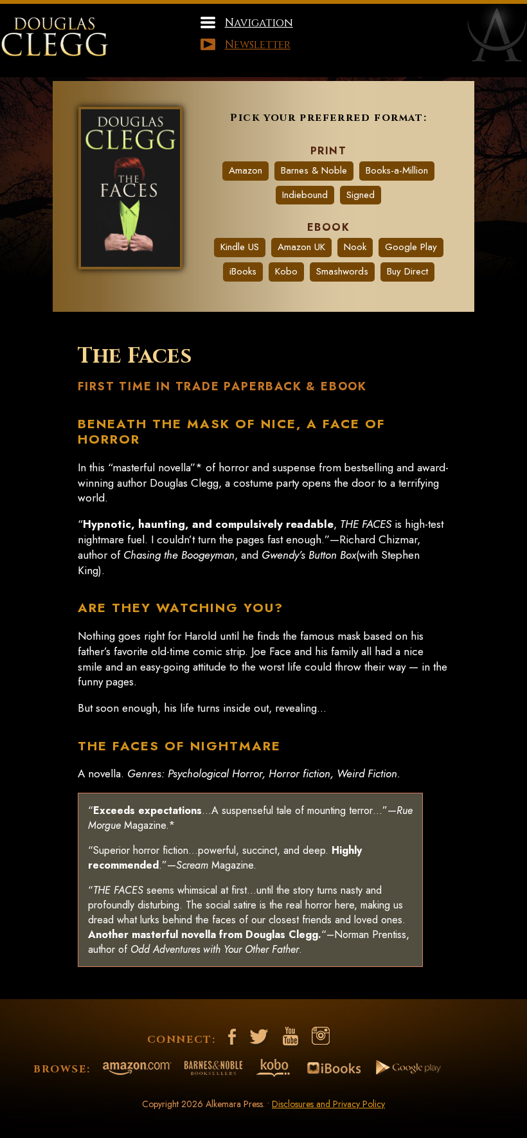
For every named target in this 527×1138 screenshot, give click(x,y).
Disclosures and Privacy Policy (328, 1103)
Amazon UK (301, 247)
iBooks (242, 271)
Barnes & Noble (314, 170)
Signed (360, 195)
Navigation (259, 22)
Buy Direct (407, 271)
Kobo (286, 271)
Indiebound (305, 195)
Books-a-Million (397, 170)
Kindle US (239, 247)
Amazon (245, 170)
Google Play (411, 247)
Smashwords (342, 271)
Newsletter (257, 44)
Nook (355, 247)
